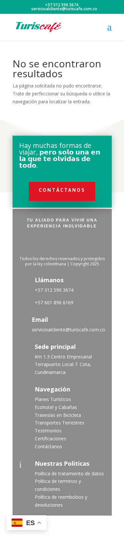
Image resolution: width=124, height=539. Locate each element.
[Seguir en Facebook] (28, 243)
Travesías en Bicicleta (58, 415)
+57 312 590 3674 (54, 290)
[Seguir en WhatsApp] (96, 243)
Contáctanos (62, 191)
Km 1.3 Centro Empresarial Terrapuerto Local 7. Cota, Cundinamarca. (63, 365)
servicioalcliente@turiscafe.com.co (68, 329)
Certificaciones (50, 438)
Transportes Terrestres (59, 423)
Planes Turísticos (53, 399)
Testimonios (48, 430)
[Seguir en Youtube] (79, 243)
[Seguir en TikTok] (62, 243)
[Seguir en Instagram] (45, 243)
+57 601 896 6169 (54, 302)
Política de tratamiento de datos (69, 473)
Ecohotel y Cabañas (56, 407)
